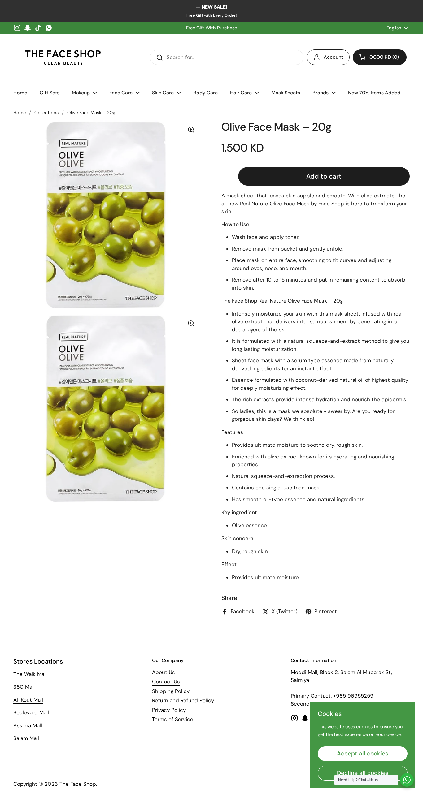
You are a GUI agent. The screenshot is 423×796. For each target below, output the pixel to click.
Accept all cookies (362, 753)
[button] (380, 57)
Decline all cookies (363, 773)
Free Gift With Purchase (211, 27)
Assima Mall (27, 725)
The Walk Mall (30, 674)
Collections (46, 113)
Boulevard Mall (31, 712)
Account (333, 57)
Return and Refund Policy (183, 700)
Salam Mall (26, 738)
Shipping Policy (171, 691)
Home (19, 113)
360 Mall (24, 686)
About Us (163, 672)
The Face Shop (77, 784)
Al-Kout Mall (28, 699)
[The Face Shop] (62, 57)
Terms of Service (172, 719)
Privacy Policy (169, 710)
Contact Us (166, 681)
